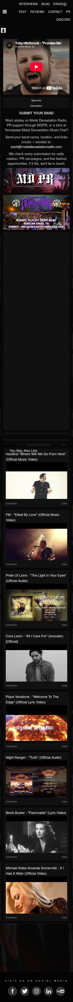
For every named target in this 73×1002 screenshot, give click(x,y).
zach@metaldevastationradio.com (36, 146)
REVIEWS (37, 11)
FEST (23, 11)
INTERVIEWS (28, 4)
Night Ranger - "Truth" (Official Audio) (33, 757)
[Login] (65, 4)
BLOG (46, 4)
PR (68, 11)
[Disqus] (36, 282)
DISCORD (63, 19)
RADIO (58, 4)
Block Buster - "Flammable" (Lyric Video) (36, 812)
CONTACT (55, 11)
